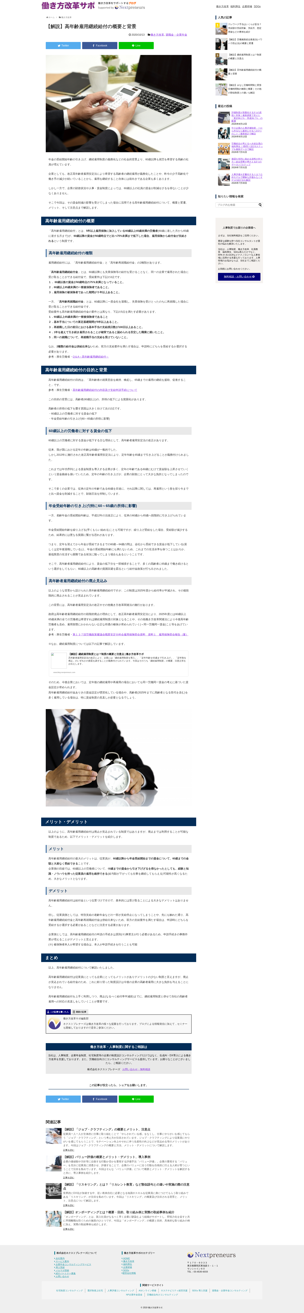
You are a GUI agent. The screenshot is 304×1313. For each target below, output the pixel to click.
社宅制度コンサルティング (69, 1290)
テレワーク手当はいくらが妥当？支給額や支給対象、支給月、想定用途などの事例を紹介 (244, 28)
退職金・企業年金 (176, 34)
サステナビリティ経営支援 (174, 1290)
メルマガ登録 (62, 1270)
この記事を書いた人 (59, 1012)
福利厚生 (235, 6)
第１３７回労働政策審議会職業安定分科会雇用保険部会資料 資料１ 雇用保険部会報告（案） (130, 634)
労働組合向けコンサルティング (162, 1294)
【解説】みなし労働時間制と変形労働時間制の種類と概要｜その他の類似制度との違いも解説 (244, 89)
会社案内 (60, 1258)
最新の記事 (81, 1012)
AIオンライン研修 (147, 1290)
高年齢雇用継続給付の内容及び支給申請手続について (105, 390)
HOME (126, 1258)
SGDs (126, 1270)
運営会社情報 (129, 1273)
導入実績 (60, 1267)
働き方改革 (222, 6)
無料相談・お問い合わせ (238, 276)
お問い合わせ (62, 1276)
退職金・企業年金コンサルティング (229, 1290)
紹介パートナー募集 (65, 1273)
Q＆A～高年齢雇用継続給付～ (91, 356)
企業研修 (247, 6)
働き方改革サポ (155, 1307)
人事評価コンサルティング (121, 1290)
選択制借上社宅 (95, 1290)
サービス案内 (62, 1261)
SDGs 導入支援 (199, 1290)
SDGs (257, 6)
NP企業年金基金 (134, 1294)
